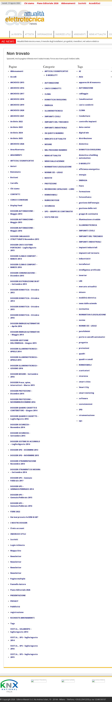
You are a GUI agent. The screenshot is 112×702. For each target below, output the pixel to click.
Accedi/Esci (94, 3)
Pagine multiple (17, 579)
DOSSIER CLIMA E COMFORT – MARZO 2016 (23, 265)
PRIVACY (14, 601)
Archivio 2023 (16, 127)
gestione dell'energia (89, 203)
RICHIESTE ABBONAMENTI (22, 618)
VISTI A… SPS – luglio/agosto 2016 (24, 647)
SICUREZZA (50, 206)
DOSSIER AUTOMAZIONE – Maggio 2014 (22, 212)
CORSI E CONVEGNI (19, 200)
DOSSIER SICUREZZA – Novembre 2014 (20, 426)
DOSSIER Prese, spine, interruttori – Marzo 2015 (22, 383)
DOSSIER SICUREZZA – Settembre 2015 (20, 434)
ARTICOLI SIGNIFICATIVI (22, 161)
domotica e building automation (88, 156)
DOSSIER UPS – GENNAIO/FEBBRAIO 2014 (22, 487)
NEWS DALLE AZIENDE (54, 161)
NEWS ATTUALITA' (53, 155)
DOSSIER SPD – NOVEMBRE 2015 (24, 455)
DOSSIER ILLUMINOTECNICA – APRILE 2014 (24, 350)
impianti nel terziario (89, 253)
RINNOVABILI (51, 195)
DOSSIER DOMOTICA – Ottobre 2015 (24, 308)
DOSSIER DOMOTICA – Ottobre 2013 (24, 291)
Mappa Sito (15, 551)
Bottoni (14, 177)
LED (80, 281)
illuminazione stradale (89, 219)
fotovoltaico (85, 197)
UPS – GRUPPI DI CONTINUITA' (59, 211)
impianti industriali (88, 247)
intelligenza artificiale (89, 270)
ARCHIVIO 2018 (17, 99)
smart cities (85, 382)
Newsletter (15, 556)
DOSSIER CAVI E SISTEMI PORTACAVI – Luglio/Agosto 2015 (23, 247)
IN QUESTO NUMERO (54, 133)
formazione (84, 191)
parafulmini (84, 331)
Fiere (81, 186)
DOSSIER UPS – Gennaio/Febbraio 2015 (21, 496)
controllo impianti (88, 121)
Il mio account (17, 528)
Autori (13, 166)
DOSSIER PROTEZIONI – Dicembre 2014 (21, 392)
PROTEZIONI (51, 183)
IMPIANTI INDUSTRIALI (56, 128)
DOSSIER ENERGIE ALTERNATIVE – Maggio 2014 (25, 333)
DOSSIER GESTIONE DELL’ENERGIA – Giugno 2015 (23, 341)
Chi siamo (29, 3)
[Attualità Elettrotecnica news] (23, 23)
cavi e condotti (86, 105)
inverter (83, 275)
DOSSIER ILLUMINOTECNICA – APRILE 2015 (24, 358)
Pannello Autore (18, 584)
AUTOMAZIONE (52, 83)
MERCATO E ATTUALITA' (55, 139)
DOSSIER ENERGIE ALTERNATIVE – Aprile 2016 (25, 324)
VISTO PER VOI (51, 217)
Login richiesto (17, 545)
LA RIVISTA (16, 34)
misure (82, 292)
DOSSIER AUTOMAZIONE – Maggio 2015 (22, 220)
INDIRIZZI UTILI (63, 34)
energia (82, 175)
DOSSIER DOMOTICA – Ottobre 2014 (24, 299)
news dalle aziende (88, 303)
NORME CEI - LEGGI (88, 326)
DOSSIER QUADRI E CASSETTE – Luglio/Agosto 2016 (24, 417)
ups (80, 421)
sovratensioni (85, 404)
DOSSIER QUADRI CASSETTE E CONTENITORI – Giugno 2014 (23, 409)
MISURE (48, 144)
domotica (83, 144)
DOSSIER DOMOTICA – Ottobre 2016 (24, 316)
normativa (84, 309)
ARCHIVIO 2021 (17, 116)
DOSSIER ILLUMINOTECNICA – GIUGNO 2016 (24, 367)
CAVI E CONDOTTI (53, 88)
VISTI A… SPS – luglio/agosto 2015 (24, 655)
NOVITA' (48, 178)
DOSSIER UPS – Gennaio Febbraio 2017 (21, 479)
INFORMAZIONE (44, 34)
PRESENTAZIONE (18, 595)
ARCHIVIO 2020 (17, 110)
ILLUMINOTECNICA (54, 111)
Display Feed (16, 205)
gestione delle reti (88, 208)
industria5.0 (84, 259)
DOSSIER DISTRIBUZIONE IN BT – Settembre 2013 (24, 282)
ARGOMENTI (80, 34)
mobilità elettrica (87, 298)
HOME (5, 34)
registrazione (16, 612)
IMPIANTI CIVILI (53, 116)
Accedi (13, 77)
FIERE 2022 (15, 512)
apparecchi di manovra (89, 82)
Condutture (84, 116)
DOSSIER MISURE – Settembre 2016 (24, 375)
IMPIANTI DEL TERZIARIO (57, 122)
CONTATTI (15, 194)
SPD (80, 410)
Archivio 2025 (16, 138)
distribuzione (85, 138)
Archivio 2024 (16, 133)
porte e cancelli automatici (92, 337)
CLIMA (48, 94)
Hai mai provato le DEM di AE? (24, 517)
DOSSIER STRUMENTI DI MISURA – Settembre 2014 (25, 470)
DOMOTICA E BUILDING (55, 100)
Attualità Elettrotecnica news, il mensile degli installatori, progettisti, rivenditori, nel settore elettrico (58, 41)
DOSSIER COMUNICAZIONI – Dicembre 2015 (23, 274)
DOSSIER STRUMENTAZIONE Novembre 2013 (23, 462)
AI (80, 71)
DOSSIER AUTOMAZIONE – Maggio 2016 (22, 229)
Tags (12, 623)
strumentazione (86, 415)
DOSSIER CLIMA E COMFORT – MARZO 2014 (23, 257)
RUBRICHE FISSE (52, 200)
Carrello (14, 183)
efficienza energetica (89, 169)
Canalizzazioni (86, 99)
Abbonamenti (68, 3)
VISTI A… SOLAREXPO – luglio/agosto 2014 (21, 630)
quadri (82, 354)
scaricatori (84, 370)
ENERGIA (49, 105)
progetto (83, 342)
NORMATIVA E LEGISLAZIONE (58, 167)
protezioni (84, 348)
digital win (84, 133)
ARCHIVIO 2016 (17, 88)
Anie (81, 77)
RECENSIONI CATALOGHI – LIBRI (59, 189)
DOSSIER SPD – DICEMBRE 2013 (24, 450)
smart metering (86, 393)
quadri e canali (86, 359)
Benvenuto (15, 172)
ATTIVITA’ (29, 34)
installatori (84, 264)
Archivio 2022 (16, 121)
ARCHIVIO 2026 (17, 144)
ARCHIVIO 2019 (17, 105)
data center (84, 127)
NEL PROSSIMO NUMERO (56, 150)
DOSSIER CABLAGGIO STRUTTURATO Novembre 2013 (24, 237)
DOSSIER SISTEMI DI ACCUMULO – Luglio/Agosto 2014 (25, 442)
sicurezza (83, 376)
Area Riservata (17, 149)
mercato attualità (88, 286)
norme (82, 320)
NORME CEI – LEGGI (54, 172)
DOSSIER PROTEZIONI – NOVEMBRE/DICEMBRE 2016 (22, 400)
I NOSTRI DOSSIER (18, 523)
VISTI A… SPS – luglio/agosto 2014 (24, 638)
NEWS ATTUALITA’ (97, 34)
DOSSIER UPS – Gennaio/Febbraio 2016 (21, 504)
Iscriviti (82, 3)
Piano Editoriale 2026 (47, 3)
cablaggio (83, 94)
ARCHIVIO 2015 (17, 82)
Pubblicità (15, 607)
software (83, 398)
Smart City (84, 387)
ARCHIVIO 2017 (17, 94)
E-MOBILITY (51, 75)
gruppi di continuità (88, 214)
